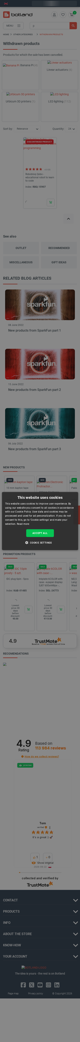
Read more (23, 524)
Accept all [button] (40, 533)
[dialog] (40, 521)
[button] (40, 542)
